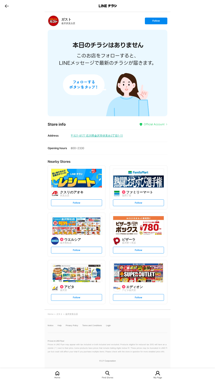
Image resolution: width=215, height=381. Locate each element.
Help (60, 325)
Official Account (154, 124)
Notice (50, 325)
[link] (53, 21)
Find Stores (107, 377)
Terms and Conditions (92, 325)
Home (57, 377)
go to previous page (7, 6)
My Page (157, 377)
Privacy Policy (72, 325)
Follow (156, 21)
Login (108, 325)
